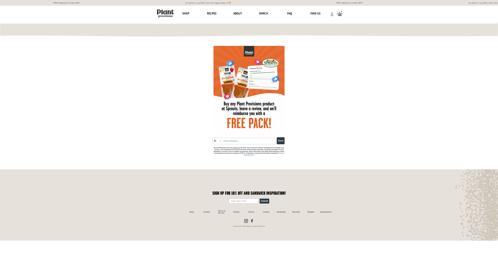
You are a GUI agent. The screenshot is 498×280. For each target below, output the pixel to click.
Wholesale (281, 212)
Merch (263, 13)
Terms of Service (222, 212)
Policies (236, 212)
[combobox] (217, 141)
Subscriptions (326, 212)
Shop (185, 13)
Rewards (296, 212)
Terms (252, 155)
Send (280, 141)
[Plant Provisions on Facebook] (252, 221)
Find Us (315, 13)
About (237, 13)
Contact (206, 212)
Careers (266, 212)
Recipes (211, 13)
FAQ (289, 13)
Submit (264, 201)
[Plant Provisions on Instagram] (246, 221)
